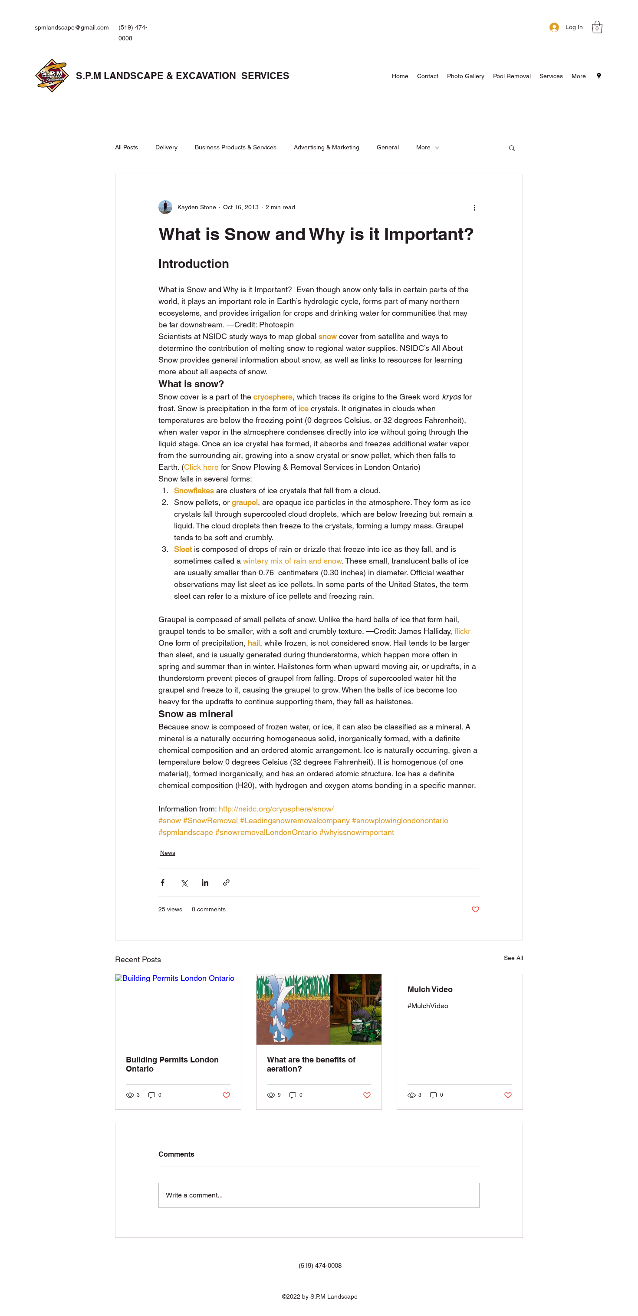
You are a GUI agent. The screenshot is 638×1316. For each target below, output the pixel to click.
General (388, 147)
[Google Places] (599, 76)
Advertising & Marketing (326, 147)
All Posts (126, 147)
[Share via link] (226, 882)
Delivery (166, 147)
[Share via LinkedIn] (205, 882)
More (423, 147)
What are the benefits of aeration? (311, 1064)
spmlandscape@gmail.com (72, 27)
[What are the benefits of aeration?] (319, 1009)
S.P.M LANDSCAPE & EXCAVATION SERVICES (182, 75)
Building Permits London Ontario (172, 1064)
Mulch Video (430, 989)
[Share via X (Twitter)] (184, 882)
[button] (597, 27)
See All (513, 957)
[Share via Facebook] (162, 882)
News (167, 852)
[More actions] (474, 207)
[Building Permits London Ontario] (178, 1009)
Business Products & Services (235, 147)
